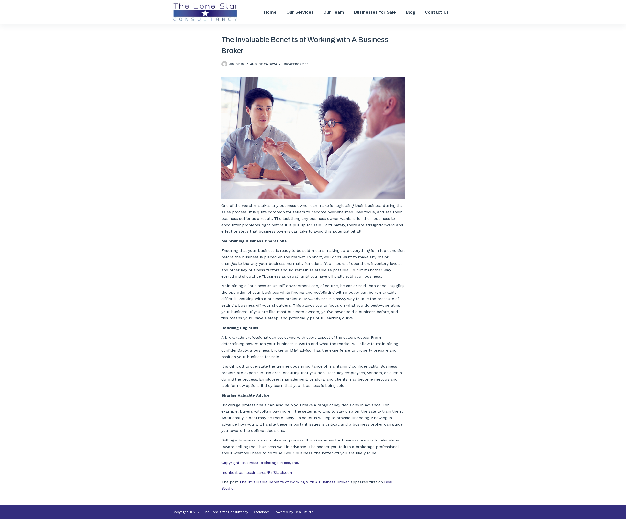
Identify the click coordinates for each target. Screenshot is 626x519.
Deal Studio (304, 512)
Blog (410, 12)
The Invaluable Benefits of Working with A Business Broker (294, 482)
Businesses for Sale (375, 12)
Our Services (299, 12)
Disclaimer (260, 512)
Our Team (333, 12)
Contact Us (437, 12)
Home (270, 12)
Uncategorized (296, 64)
